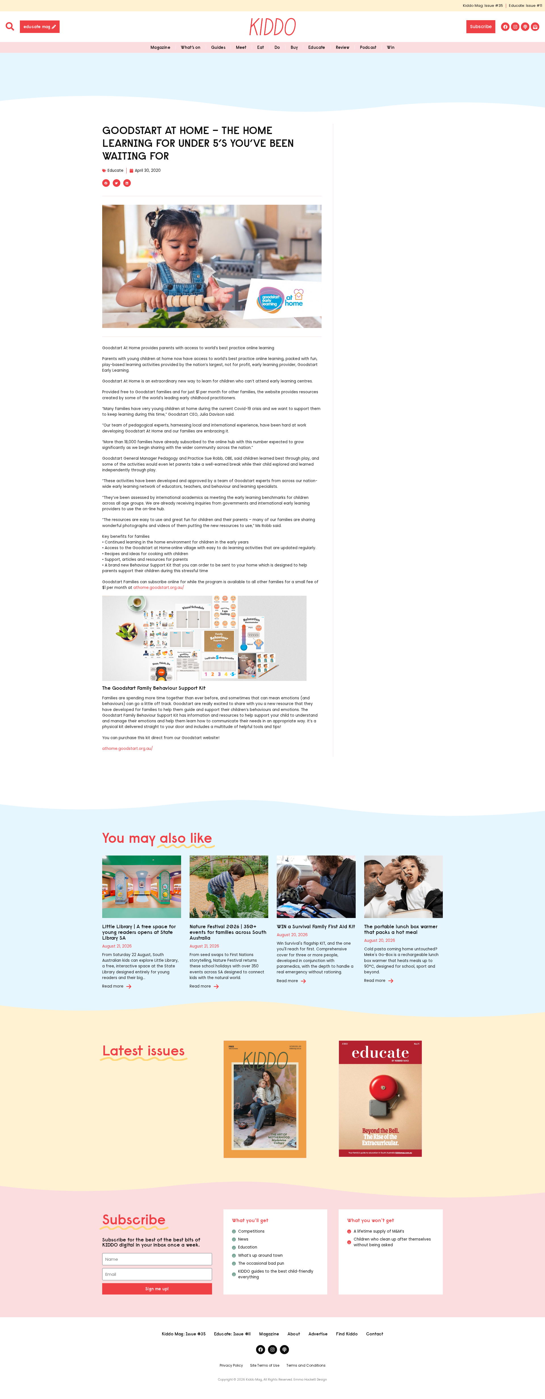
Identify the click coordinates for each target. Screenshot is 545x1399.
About (294, 1334)
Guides (218, 47)
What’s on (191, 47)
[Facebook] (505, 26)
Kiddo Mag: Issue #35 (483, 5)
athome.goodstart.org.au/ (158, 587)
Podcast (368, 47)
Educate (316, 47)
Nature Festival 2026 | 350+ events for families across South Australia (228, 932)
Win (391, 47)
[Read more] (129, 986)
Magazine (160, 47)
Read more (112, 986)
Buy (294, 47)
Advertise (318, 1334)
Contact (374, 1334)
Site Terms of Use (264, 1365)
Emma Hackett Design (310, 1379)
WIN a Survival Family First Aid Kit (316, 926)
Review (342, 47)
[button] (106, 183)
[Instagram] (515, 26)
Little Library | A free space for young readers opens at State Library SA (139, 932)
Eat (260, 47)
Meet (241, 47)
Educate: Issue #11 (525, 5)
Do (277, 47)
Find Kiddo (347, 1334)
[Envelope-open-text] (535, 26)
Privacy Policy (231, 1365)
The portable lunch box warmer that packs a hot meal (400, 929)
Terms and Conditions (306, 1365)
